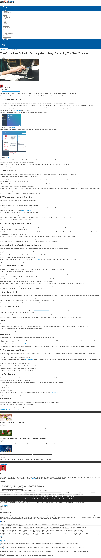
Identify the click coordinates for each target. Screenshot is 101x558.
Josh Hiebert (2, 457)
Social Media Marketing (8, 33)
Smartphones (6, 31)
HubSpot (8, 157)
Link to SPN (43, 496)
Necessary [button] (2, 520)
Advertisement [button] (3, 548)
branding (17, 492)
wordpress (82, 494)
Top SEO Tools (50, 496)
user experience (63, 494)
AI (0, 492)
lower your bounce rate (25, 343)
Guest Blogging (5, 39)
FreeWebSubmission (63, 498)
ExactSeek (27, 498)
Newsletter (4, 9)
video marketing (67, 494)
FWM (67, 492)
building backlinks (29, 359)
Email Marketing (6, 17)
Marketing (5, 22)
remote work (11, 494)
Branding (5, 13)
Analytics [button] (2, 544)
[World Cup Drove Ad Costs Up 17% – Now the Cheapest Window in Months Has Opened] (6, 436)
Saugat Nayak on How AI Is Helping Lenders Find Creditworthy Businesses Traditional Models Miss (26, 454)
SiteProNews (33, 498)
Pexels (12, 82)
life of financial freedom (56, 392)
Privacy (67, 496)
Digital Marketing (47, 492)
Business (5, 15)
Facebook (5, 18)
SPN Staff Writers (3, 425)
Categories (4, 10)
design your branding (26, 210)
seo (26, 494)
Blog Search (39, 498)
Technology (5, 34)
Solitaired (34, 478)
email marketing (58, 492)
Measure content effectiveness (41, 310)
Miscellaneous (6, 23)
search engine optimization (18, 494)
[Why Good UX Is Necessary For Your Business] (6, 420)
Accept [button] (9, 505)
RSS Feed (4, 42)
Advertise (4, 40)
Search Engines (6, 24)
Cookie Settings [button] (4, 505)
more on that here (37, 259)
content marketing (27, 492)
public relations (8, 494)
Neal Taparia (7, 87)
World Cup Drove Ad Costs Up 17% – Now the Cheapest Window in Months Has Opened (23, 438)
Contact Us (62, 496)
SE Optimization (6, 27)
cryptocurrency (32, 492)
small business (34, 494)
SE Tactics (5, 28)
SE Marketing (6, 26)
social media (38, 494)
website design (78, 494)
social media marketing (45, 494)
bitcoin (12, 492)
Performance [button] (3, 540)
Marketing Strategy (3, 494)
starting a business (59, 494)
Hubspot (14, 127)
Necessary (3, 521)
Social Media (6, 32)
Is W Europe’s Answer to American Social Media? (12, 487)
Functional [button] (2, 536)
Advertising (5, 11)
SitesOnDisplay (46, 498)
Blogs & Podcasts (7, 12)
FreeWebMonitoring (73, 498)
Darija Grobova (3, 441)
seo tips (31, 494)
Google (5, 21)
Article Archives (5, 7)
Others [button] (2, 553)
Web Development (7, 37)
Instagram (80, 492)
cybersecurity (42, 492)
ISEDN (52, 498)
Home (3, 6)
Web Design (6, 35)
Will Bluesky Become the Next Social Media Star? (12, 489)
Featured (5, 20)
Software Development (53, 494)
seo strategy (28, 494)
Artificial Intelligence (4, 492)
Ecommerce (5, 16)
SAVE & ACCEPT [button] (3, 557)
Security (5, 29)
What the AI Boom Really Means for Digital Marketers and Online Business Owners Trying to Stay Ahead (24, 490)
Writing (5, 38)
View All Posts (3, 464)
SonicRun (56, 498)
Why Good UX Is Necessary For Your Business (12, 422)
